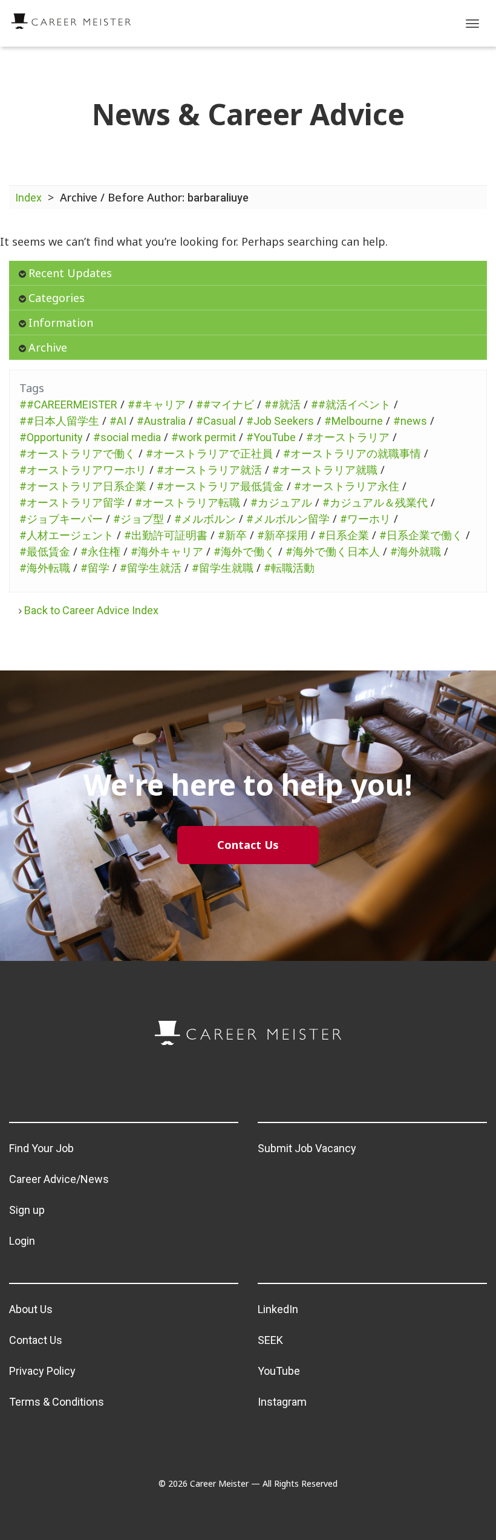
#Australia (161, 420)
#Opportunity (51, 437)
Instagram (282, 1401)
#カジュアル (281, 502)
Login (22, 1240)
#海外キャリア (167, 551)
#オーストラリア (348, 437)
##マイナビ (225, 404)
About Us (31, 1309)
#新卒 (232, 535)
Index (28, 197)
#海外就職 (415, 551)
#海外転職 (44, 568)
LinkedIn (278, 1309)
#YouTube (271, 437)
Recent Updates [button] (70, 273)
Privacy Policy (42, 1371)
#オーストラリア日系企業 (82, 486)
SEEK (270, 1340)
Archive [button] (47, 347)
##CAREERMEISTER (68, 404)
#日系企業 (343, 535)
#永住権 (100, 551)
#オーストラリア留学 (72, 502)
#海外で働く (244, 551)
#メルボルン (205, 519)
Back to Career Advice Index (91, 610)
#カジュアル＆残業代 (375, 502)
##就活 (282, 404)
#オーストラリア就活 (209, 470)
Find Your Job (41, 1148)
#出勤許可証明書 (165, 535)
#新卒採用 (282, 535)
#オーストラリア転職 (187, 502)
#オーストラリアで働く (77, 453)
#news (410, 420)
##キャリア (157, 404)
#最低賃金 (44, 551)
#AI (117, 420)
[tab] (248, 273)
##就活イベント (351, 404)
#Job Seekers (280, 420)
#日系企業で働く (421, 535)
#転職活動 (289, 568)
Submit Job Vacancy (307, 1148)
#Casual (216, 420)
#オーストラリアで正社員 (209, 453)
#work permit (203, 437)
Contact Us (35, 1340)
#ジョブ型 (138, 519)
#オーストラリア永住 (346, 486)
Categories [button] (56, 297)
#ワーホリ (365, 519)
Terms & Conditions (56, 1401)
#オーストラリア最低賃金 (220, 486)
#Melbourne (353, 420)
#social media (127, 437)
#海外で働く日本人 (333, 551)
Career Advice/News (59, 1179)
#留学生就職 (222, 568)
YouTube (279, 1371)
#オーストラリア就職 (324, 470)
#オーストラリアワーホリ (82, 470)
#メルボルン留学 (288, 519)
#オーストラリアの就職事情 (352, 453)
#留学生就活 (150, 568)
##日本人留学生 (59, 420)
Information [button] (60, 322)
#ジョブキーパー (61, 519)
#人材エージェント (66, 535)
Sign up (27, 1210)
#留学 (94, 568)
